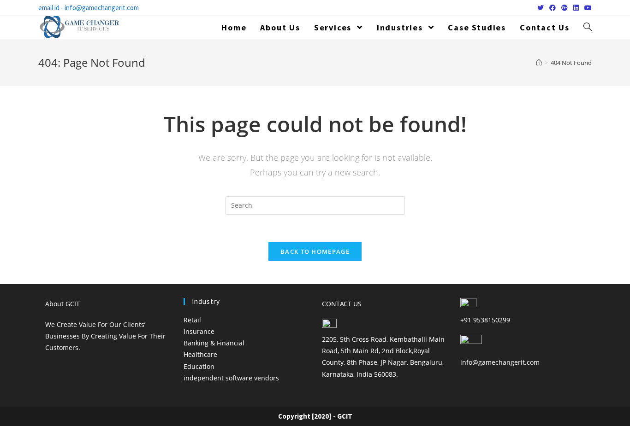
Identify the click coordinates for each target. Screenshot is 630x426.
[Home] (539, 62)
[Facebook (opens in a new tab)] (553, 7)
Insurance (199, 331)
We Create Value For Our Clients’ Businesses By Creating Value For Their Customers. (105, 336)
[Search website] (588, 27)
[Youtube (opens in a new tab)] (587, 7)
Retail (192, 319)
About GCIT (62, 303)
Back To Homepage (315, 251)
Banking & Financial (214, 342)
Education (199, 366)
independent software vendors (231, 377)
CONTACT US (342, 303)
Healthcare (200, 354)
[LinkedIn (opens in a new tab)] (576, 7)
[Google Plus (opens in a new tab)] (565, 7)
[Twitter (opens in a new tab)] (541, 7)
